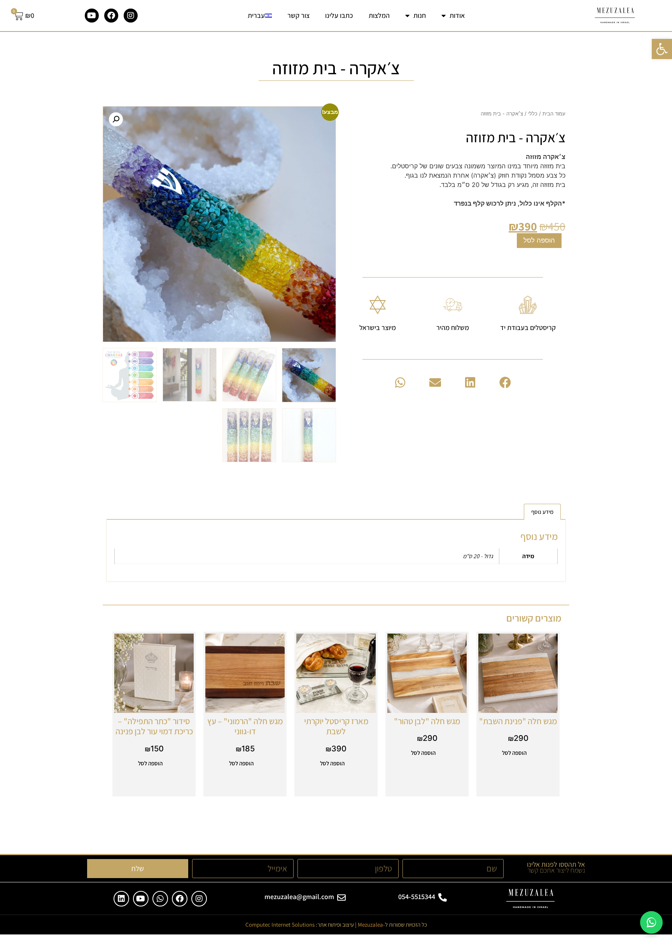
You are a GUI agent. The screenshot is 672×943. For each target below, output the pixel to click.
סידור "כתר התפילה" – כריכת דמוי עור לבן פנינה (154, 726)
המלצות (379, 15)
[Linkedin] (121, 898)
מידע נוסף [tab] (542, 511)
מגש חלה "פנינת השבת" (518, 721)
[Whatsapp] (160, 898)
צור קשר (298, 15)
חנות (419, 15)
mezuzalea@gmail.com (299, 896)
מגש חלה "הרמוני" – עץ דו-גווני (245, 726)
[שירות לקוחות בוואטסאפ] (651, 922)
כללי (532, 113)
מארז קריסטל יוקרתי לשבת (336, 726)
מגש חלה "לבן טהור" (427, 721)
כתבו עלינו (339, 15)
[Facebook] (111, 15)
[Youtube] (92, 15)
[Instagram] (130, 15)
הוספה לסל (539, 240)
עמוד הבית (553, 113)
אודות (457, 15)
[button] (505, 382)
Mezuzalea (370, 924)
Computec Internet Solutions (280, 924)
